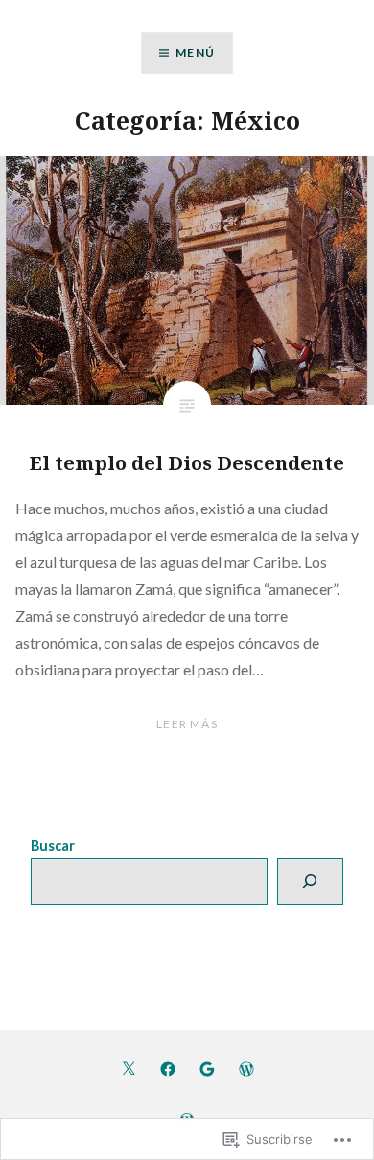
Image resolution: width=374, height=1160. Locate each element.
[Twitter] (128, 1067)
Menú (195, 52)
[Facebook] (167, 1067)
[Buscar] (309, 881)
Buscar (53, 846)
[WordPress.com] (246, 1067)
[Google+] (207, 1067)
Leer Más (187, 724)
